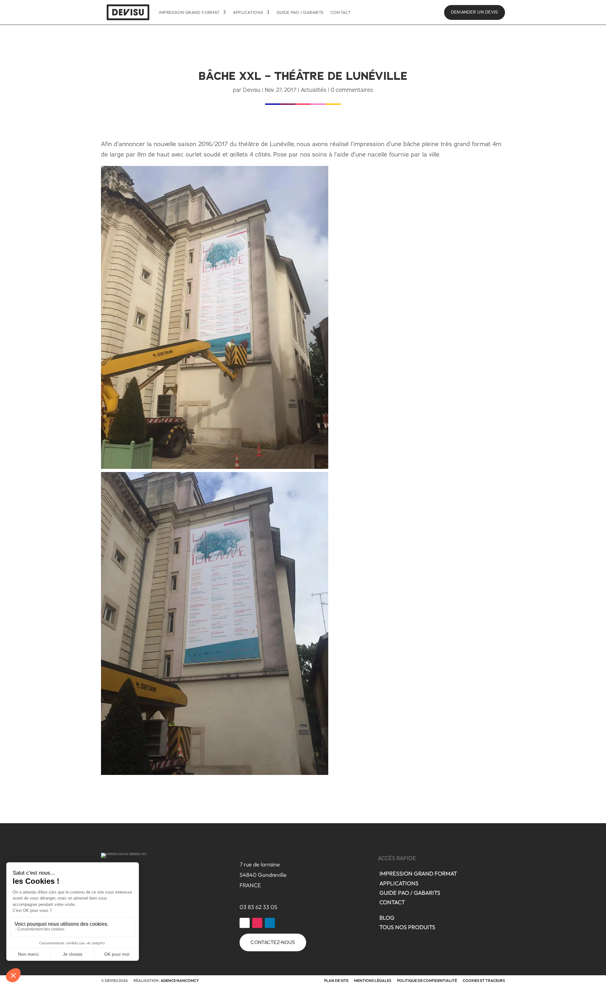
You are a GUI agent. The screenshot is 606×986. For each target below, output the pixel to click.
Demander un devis (474, 12)
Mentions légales (372, 980)
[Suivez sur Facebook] (245, 923)
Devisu (251, 89)
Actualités (313, 89)
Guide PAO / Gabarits (300, 12)
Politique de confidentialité (427, 980)
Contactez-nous (273, 942)
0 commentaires (352, 89)
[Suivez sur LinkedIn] (270, 923)
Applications (248, 12)
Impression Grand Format (189, 12)
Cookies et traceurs (484, 980)
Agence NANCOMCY (180, 980)
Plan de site (336, 980)
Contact (340, 12)
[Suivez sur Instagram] (257, 923)
